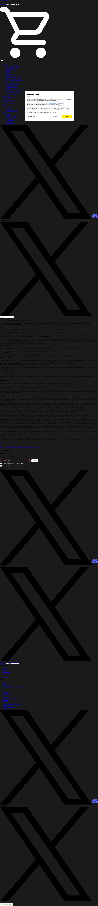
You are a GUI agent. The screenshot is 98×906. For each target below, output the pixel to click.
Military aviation (15, 89)
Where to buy (12, 117)
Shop (4, 99)
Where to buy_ (16, 662)
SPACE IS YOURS (8, 101)
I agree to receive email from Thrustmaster (13, 463)
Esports (5, 104)
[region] (49, 106)
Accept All (67, 116)
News (8, 114)
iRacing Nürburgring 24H (9, 100)
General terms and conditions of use (11, 698)
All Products (13, 66)
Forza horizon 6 (13, 77)
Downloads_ (10, 662)
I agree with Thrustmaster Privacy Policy (13, 465)
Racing (5, 64)
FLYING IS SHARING (9, 103)
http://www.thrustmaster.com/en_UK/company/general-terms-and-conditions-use (19, 447)
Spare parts (5, 694)
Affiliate (10, 122)
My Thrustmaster (14, 79)
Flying (5, 81)
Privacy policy (6, 701)
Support (9, 119)
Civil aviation (13, 91)
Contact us (5, 700)
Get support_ (3, 662)
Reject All (55, 116)
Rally (10, 74)
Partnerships (11, 110)
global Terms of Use (48, 104)
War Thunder (12, 94)
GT (9, 72)
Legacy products (7, 705)
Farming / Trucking (8, 97)
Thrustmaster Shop (7, 693)
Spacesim (11, 86)
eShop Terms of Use (52, 101)
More (4, 112)
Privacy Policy (60, 101)
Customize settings (32, 116)
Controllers (6, 96)
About (4, 106)
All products (13, 83)
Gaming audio (6, 672)
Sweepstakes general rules (9, 702)
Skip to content (3, 0)
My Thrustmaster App (8, 707)
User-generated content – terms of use (12, 704)
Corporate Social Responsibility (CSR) (12, 686)
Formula (11, 69)
